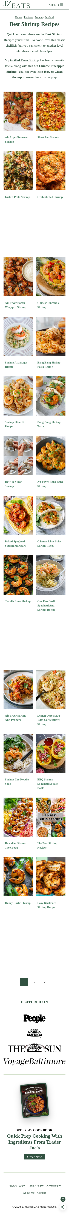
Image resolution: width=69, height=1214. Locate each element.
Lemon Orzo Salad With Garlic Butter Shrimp (48, 720)
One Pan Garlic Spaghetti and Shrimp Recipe (46, 605)
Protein (39, 17)
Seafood (49, 17)
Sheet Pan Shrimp (48, 137)
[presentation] (18, 111)
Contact (41, 1192)
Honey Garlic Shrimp (18, 903)
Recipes (28, 17)
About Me (28, 1192)
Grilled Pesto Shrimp (17, 197)
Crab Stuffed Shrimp (50, 197)
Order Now (34, 1157)
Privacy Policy (16, 1185)
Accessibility (53, 1185)
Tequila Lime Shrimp (18, 601)
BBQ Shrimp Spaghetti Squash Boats (47, 783)
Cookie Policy (36, 1185)
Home (18, 17)
